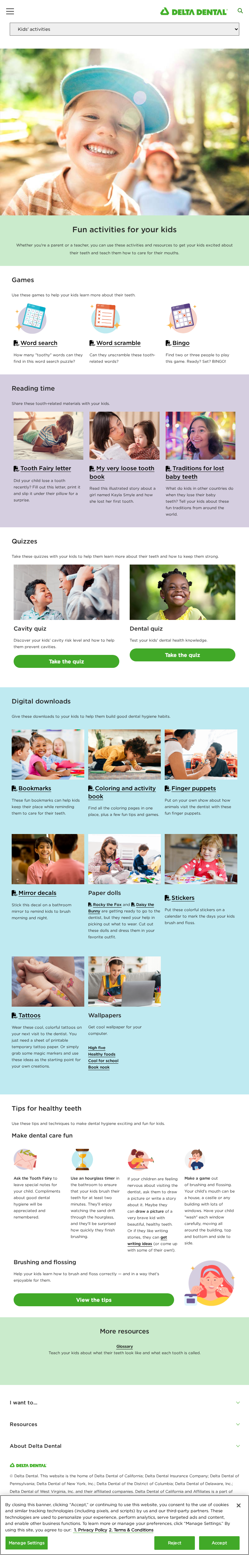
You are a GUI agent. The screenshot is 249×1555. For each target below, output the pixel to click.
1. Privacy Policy (90, 1530)
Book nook (99, 1067)
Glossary (124, 1346)
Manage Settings (26, 1543)
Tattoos (29, 1015)
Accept (219, 1543)
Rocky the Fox (107, 904)
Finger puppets (194, 788)
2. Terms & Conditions (131, 1530)
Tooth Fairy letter (45, 468)
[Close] (238, 1505)
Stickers (183, 897)
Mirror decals (37, 893)
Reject (174, 1543)
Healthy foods (101, 1054)
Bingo (181, 343)
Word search (38, 343)
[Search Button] (240, 10)
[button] (124, 1402)
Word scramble (118, 343)
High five (96, 1047)
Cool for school (103, 1060)
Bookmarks (34, 788)
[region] (124, 1525)
